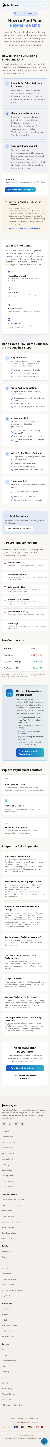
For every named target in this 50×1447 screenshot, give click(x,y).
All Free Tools (7, 1211)
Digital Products (8, 1187)
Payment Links (7, 1137)
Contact (5, 1383)
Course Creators (8, 1285)
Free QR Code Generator (11, 1205)
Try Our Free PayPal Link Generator (25, 1077)
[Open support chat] (44, 1441)
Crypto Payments (8, 1181)
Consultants (6, 1274)
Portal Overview (8, 1227)
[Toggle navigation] (44, 5)
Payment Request (8, 1142)
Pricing (4, 1355)
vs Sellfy (5, 1320)
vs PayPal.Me (7, 1331)
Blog (3, 1366)
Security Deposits (8, 1175)
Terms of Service (8, 1394)
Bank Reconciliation (9, 1233)
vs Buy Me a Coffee (9, 1325)
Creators (5, 1262)
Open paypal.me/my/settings (19, 189)
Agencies (5, 1268)
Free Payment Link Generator (13, 1200)
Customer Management (11, 1222)
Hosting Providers (9, 1279)
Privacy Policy (7, 1388)
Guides (4, 1377)
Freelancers (6, 1251)
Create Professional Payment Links (28, 752)
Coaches (5, 1257)
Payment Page (7, 1148)
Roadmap (5, 1372)
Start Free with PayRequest (23, 1068)
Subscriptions (7, 1170)
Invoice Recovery (8, 1216)
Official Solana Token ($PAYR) (13, 1405)
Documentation (8, 1361)
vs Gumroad (6, 1309)
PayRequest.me (8, 1153)
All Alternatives (8, 1336)
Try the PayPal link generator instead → (24, 228)
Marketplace (7, 1159)
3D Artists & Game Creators (12, 1290)
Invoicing (5, 1164)
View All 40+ (6, 1296)
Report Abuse (7, 1399)
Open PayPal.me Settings (18, 528)
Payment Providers (9, 1238)
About (4, 1349)
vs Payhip (5, 1314)
